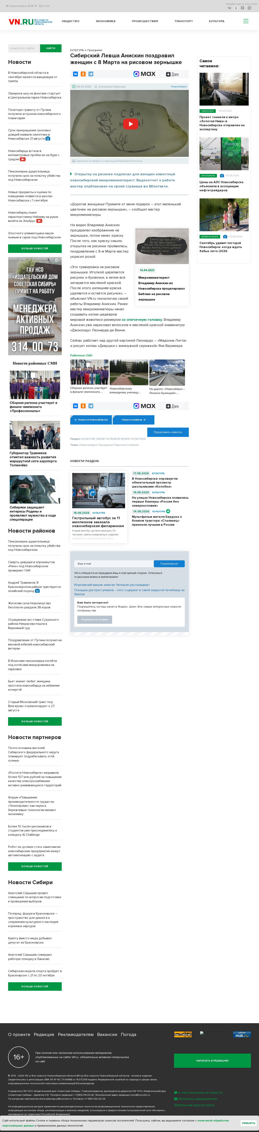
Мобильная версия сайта (194, 1105)
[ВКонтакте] (75, 74)
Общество (71, 21)
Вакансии (107, 1034)
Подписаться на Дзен (94, 619)
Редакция (44, 1034)
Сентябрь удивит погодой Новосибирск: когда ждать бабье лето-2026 (221, 247)
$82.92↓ (44, 6)
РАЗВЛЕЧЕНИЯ (210, 236)
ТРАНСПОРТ (208, 110)
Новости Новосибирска (93, 419)
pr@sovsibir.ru (64, 1098)
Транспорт (183, 21)
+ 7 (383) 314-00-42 (83, 1095)
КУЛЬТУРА (98, 513)
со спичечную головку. (142, 319)
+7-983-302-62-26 (94, 1098)
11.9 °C (32, 6)
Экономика (106, 21)
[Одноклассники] (83, 74)
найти (50, 48)
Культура (217, 21)
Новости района (132, 419)
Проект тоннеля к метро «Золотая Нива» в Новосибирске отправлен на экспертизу (222, 123)
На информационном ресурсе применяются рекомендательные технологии (53, 1106)
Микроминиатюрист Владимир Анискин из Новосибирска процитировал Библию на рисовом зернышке (161, 289)
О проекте (19, 1034)
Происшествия (145, 21)
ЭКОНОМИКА (208, 175)
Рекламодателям (76, 1034)
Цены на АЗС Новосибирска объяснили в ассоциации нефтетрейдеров (221, 186)
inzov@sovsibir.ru (140, 1095)
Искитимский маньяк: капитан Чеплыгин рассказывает (112, 585)
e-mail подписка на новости (200, 1092)
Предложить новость (168, 432)
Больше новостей (34, 248)
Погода (128, 1034)
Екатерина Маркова (112, 86)
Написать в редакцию (212, 1060)
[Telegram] (90, 74)
